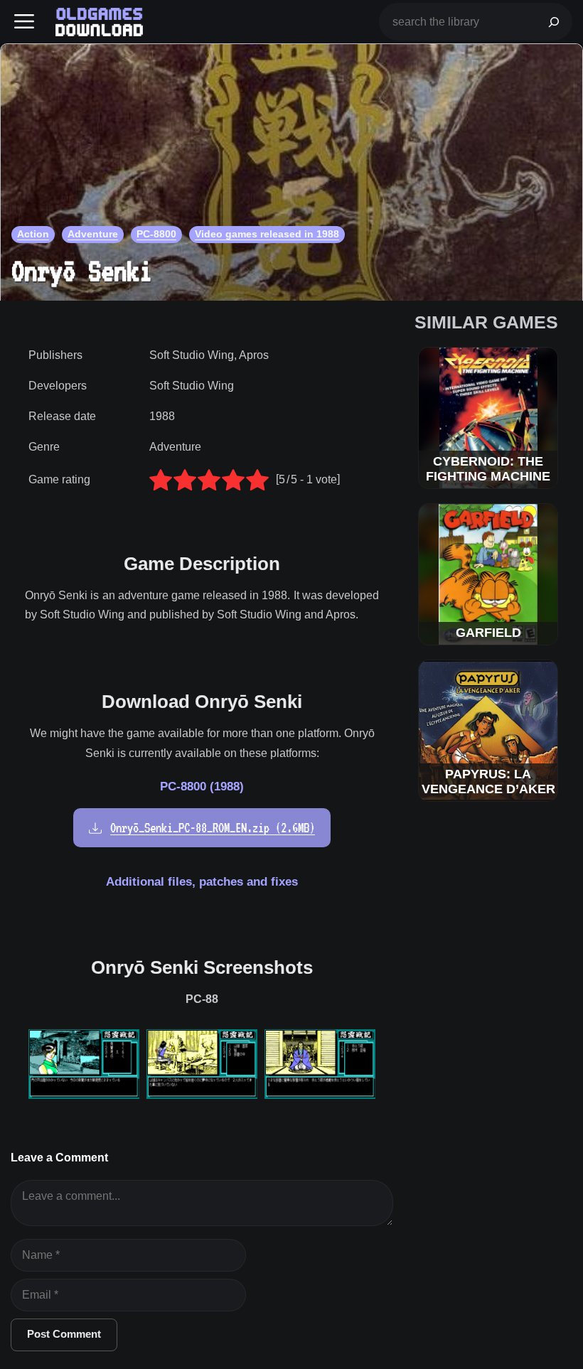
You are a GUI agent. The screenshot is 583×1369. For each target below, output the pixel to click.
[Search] (553, 22)
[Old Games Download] (99, 22)
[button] (24, 21)
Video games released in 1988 (267, 234)
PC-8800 (156, 234)
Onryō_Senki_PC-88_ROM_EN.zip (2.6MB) (212, 827)
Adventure (93, 234)
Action (33, 234)
